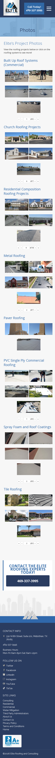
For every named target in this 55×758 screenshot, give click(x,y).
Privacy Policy (10, 723)
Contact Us (8, 720)
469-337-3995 (10, 644)
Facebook (11, 670)
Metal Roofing (14, 255)
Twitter (9, 665)
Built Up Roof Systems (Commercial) (21, 62)
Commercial (9, 707)
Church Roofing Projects (22, 127)
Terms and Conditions (13, 726)
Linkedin (10, 675)
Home (6, 729)
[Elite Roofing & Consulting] (11, 8)
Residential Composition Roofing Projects (22, 191)
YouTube (10, 684)
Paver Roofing (14, 318)
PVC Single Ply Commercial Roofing (24, 362)
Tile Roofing (13, 489)
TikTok (9, 688)
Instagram (11, 679)
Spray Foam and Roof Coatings (27, 427)
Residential (8, 704)
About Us (7, 716)
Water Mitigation (11, 710)
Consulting (8, 700)
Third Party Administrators (16, 713)
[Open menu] (49, 8)
